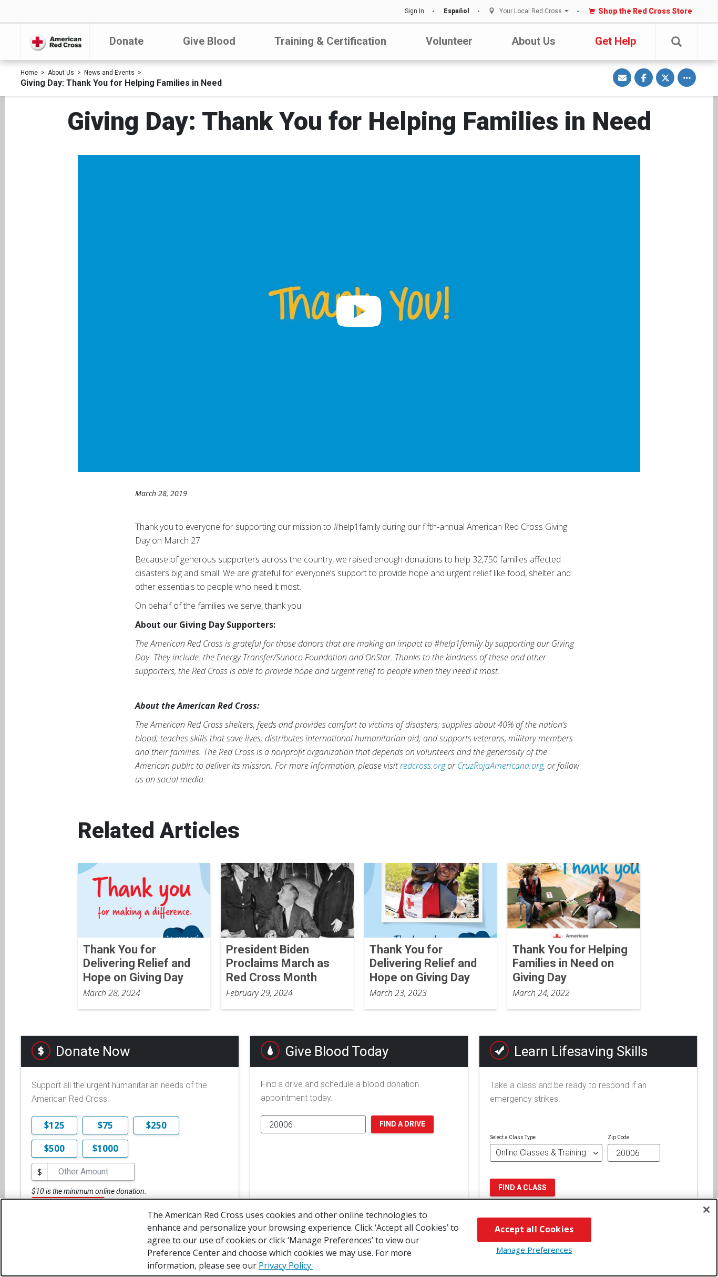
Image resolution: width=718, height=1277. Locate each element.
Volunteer (449, 41)
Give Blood (209, 41)
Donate (126, 41)
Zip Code (618, 1137)
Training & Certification (330, 41)
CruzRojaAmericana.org (500, 765)
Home (29, 72)
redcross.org (422, 765)
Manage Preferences (534, 1249)
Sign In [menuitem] (414, 11)
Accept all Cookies (534, 1229)
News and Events (109, 72)
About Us (533, 41)
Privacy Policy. (286, 1265)
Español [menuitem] (456, 11)
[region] (359, 1237)
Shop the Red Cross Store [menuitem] (645, 11)
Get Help (615, 41)
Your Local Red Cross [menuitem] (530, 11)
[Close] (706, 1209)
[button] (676, 42)
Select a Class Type (513, 1137)
